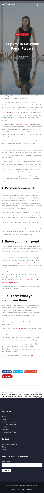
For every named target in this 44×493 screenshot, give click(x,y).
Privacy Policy (15, 489)
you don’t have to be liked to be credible (21, 105)
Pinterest (7, 376)
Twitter (19, 371)
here (31, 355)
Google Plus (31, 371)
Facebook (7, 371)
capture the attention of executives (19, 124)
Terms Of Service (27, 489)
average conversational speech (24, 263)
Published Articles (22, 34)
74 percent (19, 328)
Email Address (6, 461)
